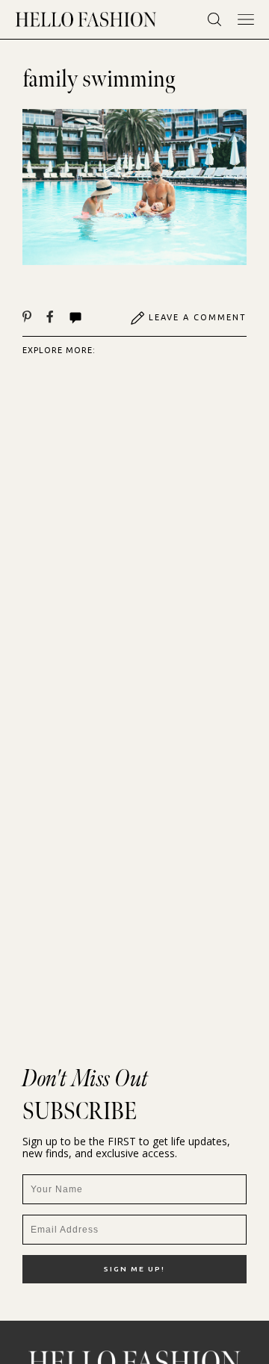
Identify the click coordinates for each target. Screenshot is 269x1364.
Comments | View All (91, 318)
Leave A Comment (198, 317)
